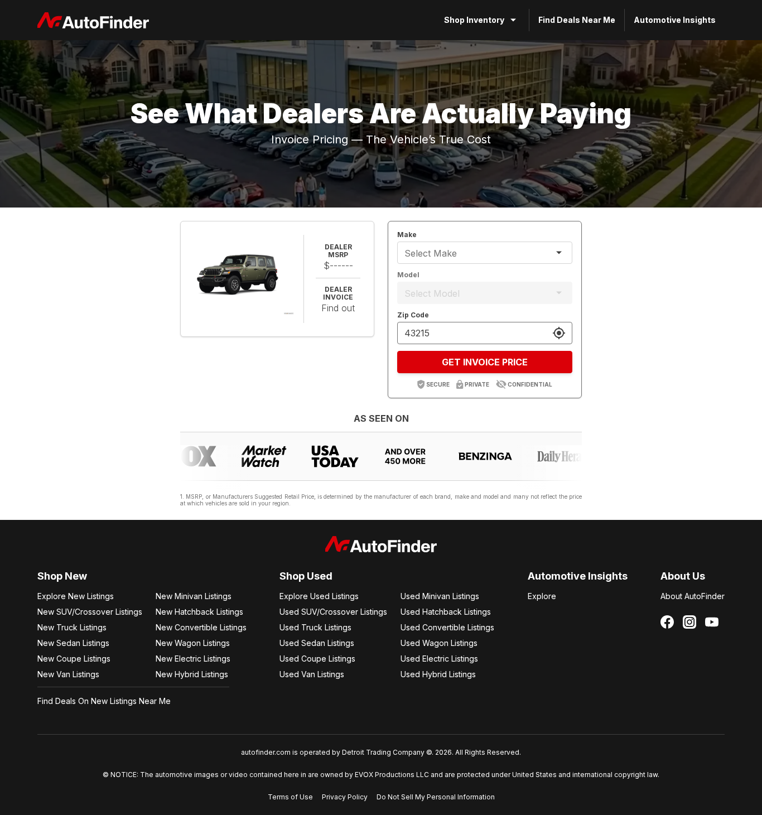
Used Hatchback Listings (446, 611)
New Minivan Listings (194, 596)
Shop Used (305, 576)
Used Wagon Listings (439, 643)
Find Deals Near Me (576, 20)
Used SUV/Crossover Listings (333, 611)
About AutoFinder (692, 596)
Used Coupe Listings (317, 658)
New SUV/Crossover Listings (89, 611)
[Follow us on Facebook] (667, 622)
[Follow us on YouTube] (711, 622)
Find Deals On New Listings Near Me (104, 701)
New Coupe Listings (73, 658)
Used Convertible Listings (447, 627)
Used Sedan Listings (316, 643)
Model (408, 275)
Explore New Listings (75, 596)
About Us (682, 576)
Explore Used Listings (319, 596)
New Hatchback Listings (199, 611)
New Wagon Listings (193, 643)
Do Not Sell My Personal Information (436, 797)
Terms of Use (290, 797)
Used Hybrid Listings (438, 674)
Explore (542, 596)
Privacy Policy (345, 797)
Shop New (62, 576)
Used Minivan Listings (440, 596)
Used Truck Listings (315, 627)
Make (407, 234)
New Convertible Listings (201, 627)
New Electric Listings (193, 658)
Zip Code (413, 315)
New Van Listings (68, 674)
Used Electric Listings (439, 658)
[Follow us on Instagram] (689, 622)
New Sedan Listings (73, 643)
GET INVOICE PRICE (485, 362)
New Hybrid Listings (192, 674)
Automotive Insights (675, 20)
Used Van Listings (311, 674)
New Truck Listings (72, 627)
